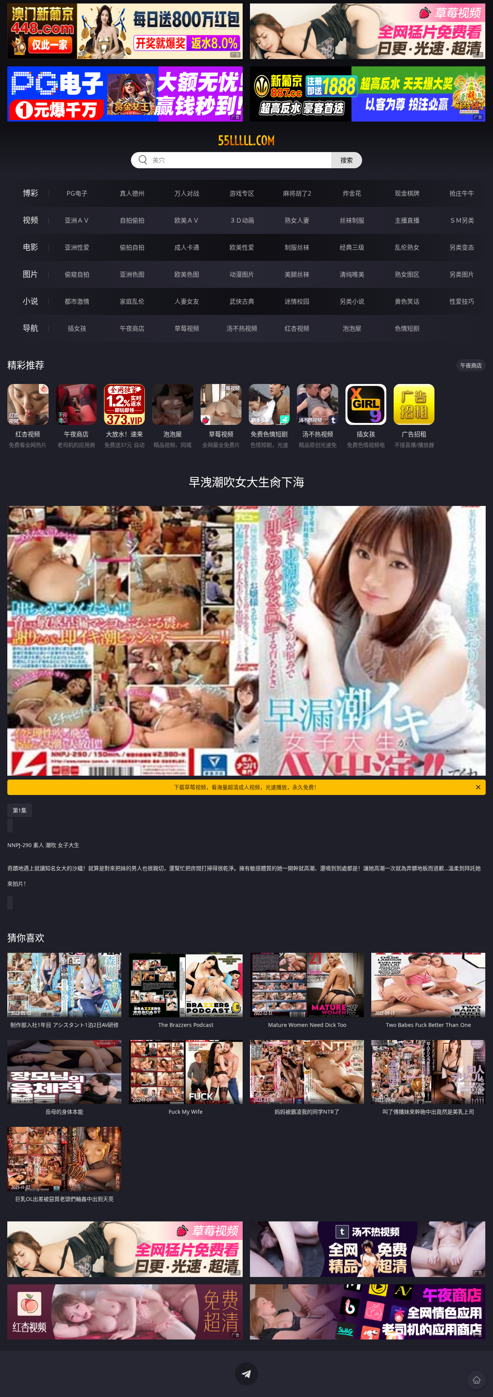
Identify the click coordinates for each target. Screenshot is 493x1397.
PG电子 (77, 193)
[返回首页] (476, 1380)
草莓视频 (186, 328)
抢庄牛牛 (461, 193)
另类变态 (461, 247)
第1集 (20, 810)
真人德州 (132, 193)
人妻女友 (186, 301)
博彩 (30, 193)
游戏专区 (242, 193)
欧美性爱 (242, 247)
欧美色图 (186, 274)
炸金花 (352, 193)
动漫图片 (242, 274)
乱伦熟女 (407, 247)
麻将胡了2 (297, 193)
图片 (30, 274)
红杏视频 (297, 328)
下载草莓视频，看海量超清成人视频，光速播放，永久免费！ (246, 787)
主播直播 (407, 220)
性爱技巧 (461, 301)
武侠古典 (242, 301)
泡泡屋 (352, 328)
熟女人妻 (297, 220)
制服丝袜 (297, 247)
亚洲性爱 (77, 247)
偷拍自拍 (132, 247)
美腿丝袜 (297, 274)
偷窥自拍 (77, 274)
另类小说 (352, 301)
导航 (30, 328)
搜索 (346, 160)
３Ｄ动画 (242, 220)
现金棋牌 (407, 193)
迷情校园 (297, 301)
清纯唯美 (352, 274)
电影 (30, 247)
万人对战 (186, 193)
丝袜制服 (352, 220)
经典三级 (352, 247)
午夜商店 (132, 328)
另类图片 (461, 274)
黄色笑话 (407, 301)
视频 (30, 220)
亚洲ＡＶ (77, 220)
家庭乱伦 (132, 301)
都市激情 (77, 301)
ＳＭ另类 (461, 220)
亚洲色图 (132, 274)
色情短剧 (407, 328)
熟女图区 (407, 274)
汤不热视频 (241, 328)
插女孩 (77, 328)
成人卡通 (186, 247)
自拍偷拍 (132, 220)
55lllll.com (246, 140)
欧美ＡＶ (186, 220)
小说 (30, 301)
